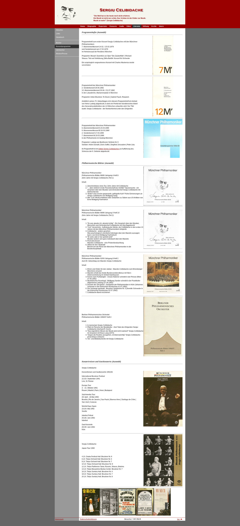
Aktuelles (59, 30)
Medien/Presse (61, 54)
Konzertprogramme (63, 46)
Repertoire (103, 26)
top (178, 519)
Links (58, 34)
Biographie (92, 26)
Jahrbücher (60, 50)
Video (128, 26)
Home (82, 26)
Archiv (154, 26)
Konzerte (113, 26)
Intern (161, 26)
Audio (121, 26)
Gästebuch (60, 37)
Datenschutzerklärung (88, 519)
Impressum (59, 519)
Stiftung (146, 26)
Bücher (58, 43)
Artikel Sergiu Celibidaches (108, 149)
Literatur (136, 26)
